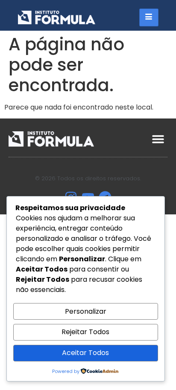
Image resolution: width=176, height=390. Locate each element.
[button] (157, 138)
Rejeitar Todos (85, 332)
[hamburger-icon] (148, 17)
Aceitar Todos (85, 353)
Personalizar (85, 311)
